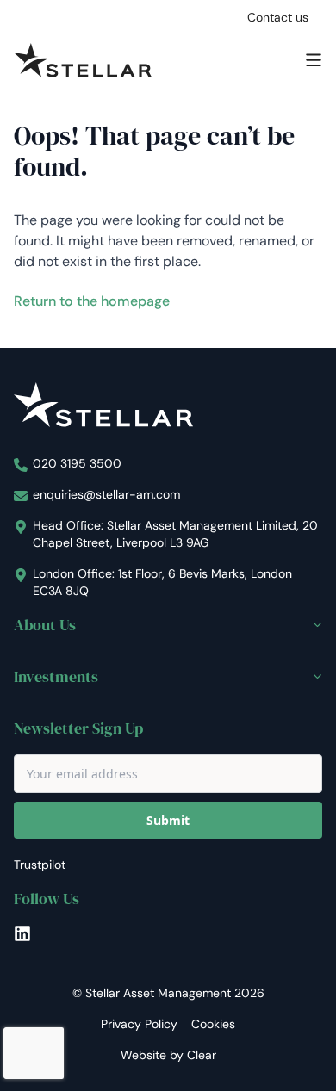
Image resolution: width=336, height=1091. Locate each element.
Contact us (277, 17)
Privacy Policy (139, 1024)
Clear (201, 1055)
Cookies (213, 1024)
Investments (56, 676)
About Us (45, 624)
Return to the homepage (92, 301)
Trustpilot (39, 864)
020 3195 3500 (77, 463)
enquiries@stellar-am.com (106, 494)
